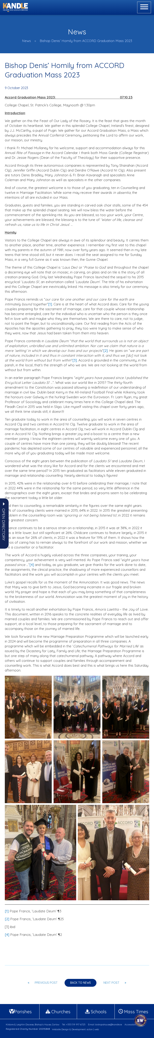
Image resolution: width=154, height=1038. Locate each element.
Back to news (80, 983)
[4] (31, 565)
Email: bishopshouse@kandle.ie (105, 1024)
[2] (105, 350)
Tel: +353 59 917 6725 (73, 1024)
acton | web (93, 1029)
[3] (74, 360)
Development (79, 1029)
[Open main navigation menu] (144, 7)
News (26, 41)
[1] (50, 304)
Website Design (60, 1029)
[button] (3, 524)
